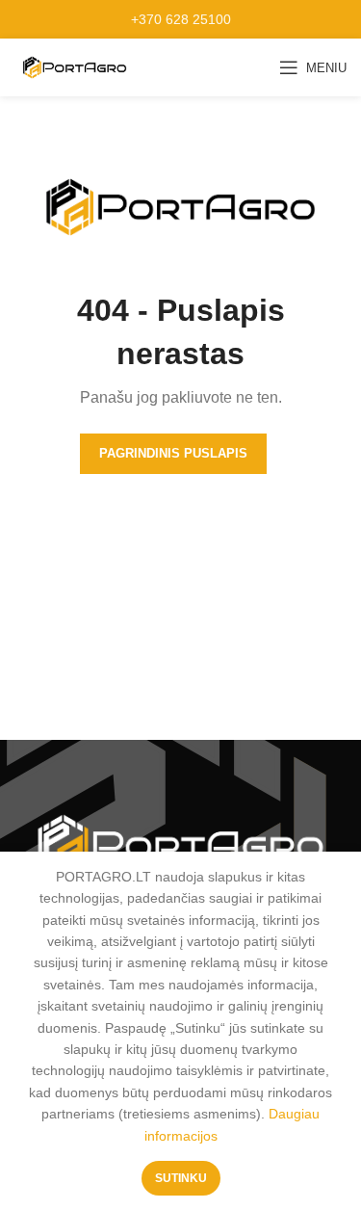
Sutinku (181, 1178)
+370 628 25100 (181, 19)
